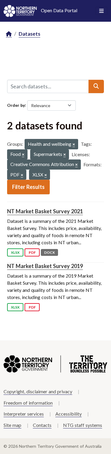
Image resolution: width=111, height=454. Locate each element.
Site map (12, 425)
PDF (32, 252)
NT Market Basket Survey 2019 (45, 266)
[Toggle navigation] (101, 11)
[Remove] (74, 145)
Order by (16, 104)
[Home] (9, 34)
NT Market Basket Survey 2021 (45, 211)
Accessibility (68, 414)
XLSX (15, 252)
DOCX (49, 252)
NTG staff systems (82, 425)
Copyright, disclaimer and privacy (38, 391)
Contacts (42, 425)
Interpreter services (24, 414)
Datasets (29, 34)
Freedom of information (28, 403)
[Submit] (96, 86)
